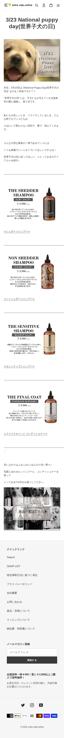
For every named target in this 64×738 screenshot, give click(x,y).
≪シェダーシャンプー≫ (17, 231)
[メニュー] (58, 5)
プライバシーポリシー (19, 584)
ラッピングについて (18, 619)
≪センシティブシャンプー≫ (19, 366)
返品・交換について (18, 610)
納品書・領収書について (21, 628)
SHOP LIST (13, 566)
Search (11, 557)
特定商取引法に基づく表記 (22, 575)
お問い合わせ (14, 601)
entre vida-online (36, 727)
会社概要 (12, 592)
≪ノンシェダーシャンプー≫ (19, 298)
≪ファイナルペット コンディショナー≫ (25, 433)
